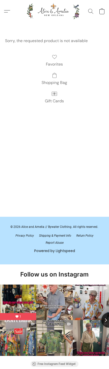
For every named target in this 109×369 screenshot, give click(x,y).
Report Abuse (55, 242)
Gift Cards (54, 101)
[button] (54, 11)
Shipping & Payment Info (55, 235)
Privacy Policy (24, 235)
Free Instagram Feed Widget (57, 364)
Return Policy (85, 235)
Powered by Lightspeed (54, 250)
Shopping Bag (54, 82)
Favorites (54, 64)
